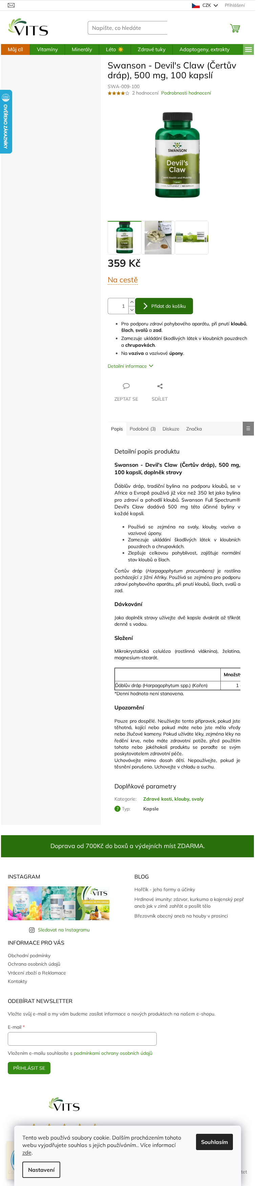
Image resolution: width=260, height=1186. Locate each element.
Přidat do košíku (168, 306)
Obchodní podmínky (29, 955)
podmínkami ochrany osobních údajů (113, 1053)
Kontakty (17, 981)
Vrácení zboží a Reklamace (37, 973)
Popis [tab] (117, 429)
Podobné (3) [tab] (143, 429)
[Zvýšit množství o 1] (131, 302)
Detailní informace (127, 366)
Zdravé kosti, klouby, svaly (173, 799)
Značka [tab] (194, 429)
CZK (206, 5)
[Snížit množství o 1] (131, 310)
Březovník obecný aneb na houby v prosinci (181, 916)
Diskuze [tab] (170, 429)
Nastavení (41, 1169)
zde (26, 1152)
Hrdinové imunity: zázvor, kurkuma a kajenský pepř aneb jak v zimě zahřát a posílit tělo (189, 902)
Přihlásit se (29, 1068)
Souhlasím (214, 1142)
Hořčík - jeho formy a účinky (164, 889)
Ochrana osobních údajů (34, 964)
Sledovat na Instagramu (64, 930)
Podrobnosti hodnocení (186, 93)
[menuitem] (15, 49)
